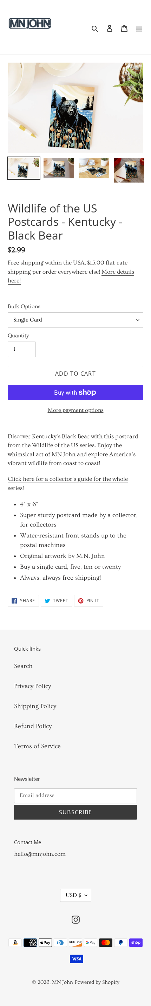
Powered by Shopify (97, 982)
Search (23, 666)
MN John (62, 982)
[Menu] (139, 27)
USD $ (73, 895)
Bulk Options (24, 306)
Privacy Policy (32, 686)
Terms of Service (37, 746)
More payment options (76, 410)
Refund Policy (33, 726)
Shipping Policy (35, 706)
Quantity (18, 335)
